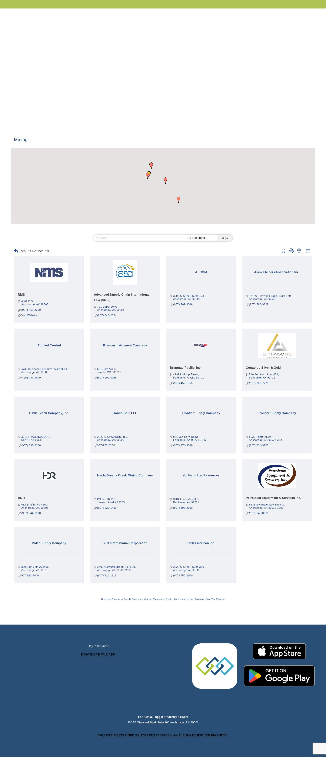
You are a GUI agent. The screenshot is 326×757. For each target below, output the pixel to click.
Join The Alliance (215, 599)
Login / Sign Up (276, 13)
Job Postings (197, 599)
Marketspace (181, 599)
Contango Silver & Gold (263, 367)
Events (71, 13)
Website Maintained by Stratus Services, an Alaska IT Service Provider (163, 735)
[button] (147, 176)
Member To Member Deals (158, 599)
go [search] (226, 237)
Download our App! (98, 654)
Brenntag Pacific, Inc (185, 367)
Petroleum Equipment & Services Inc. (273, 497)
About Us (20, 13)
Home (253, 13)
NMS (21, 294)
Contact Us (304, 13)
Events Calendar (133, 599)
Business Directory (111, 599)
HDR (21, 497)
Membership (47, 13)
